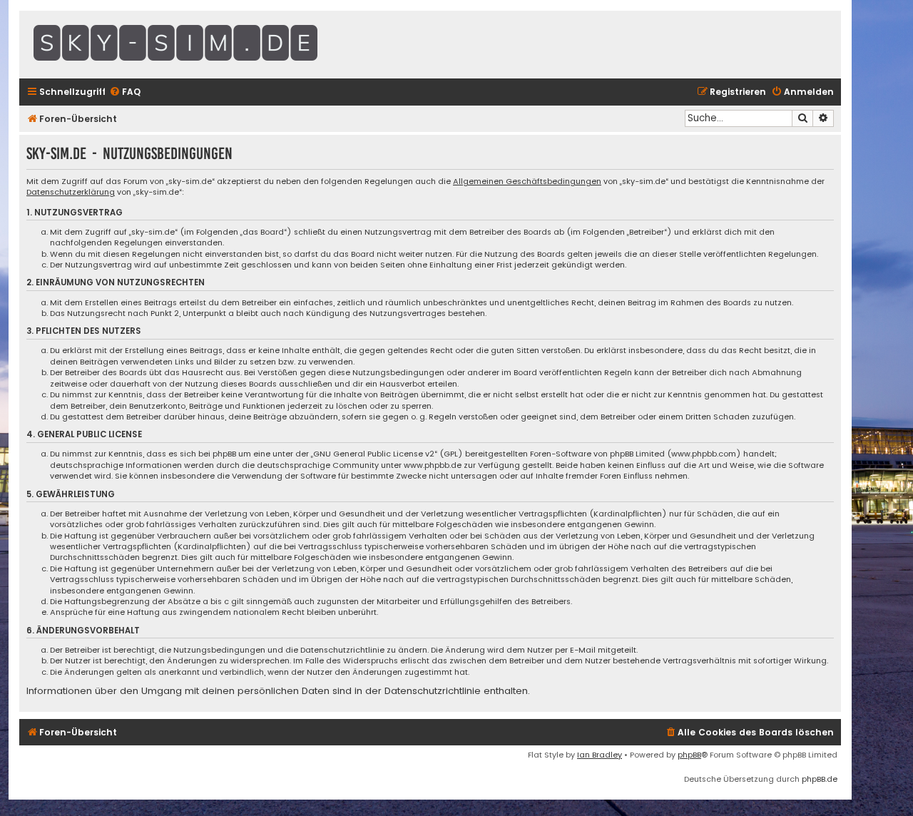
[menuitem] (125, 92)
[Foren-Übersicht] (212, 44)
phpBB (689, 754)
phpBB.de (819, 779)
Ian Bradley (599, 754)
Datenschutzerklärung (70, 192)
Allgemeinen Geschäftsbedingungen (527, 181)
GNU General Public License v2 (373, 454)
